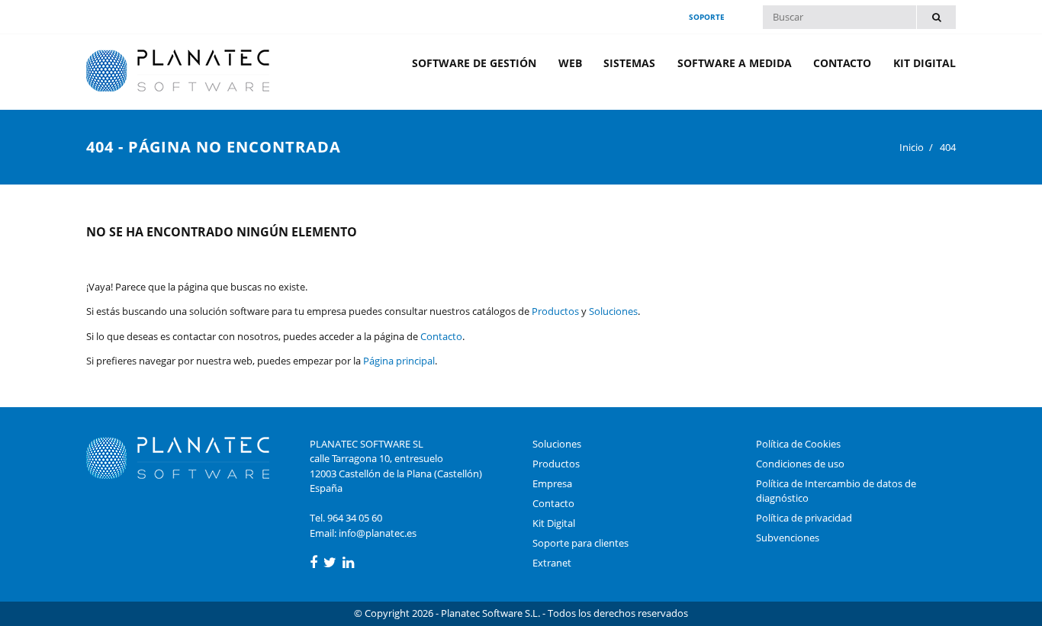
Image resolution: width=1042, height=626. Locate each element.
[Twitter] (329, 563)
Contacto (842, 63)
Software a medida (734, 63)
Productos (555, 311)
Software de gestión (474, 63)
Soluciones (613, 311)
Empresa (552, 483)
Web (570, 63)
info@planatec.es (377, 533)
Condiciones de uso (800, 463)
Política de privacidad (804, 518)
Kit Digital (924, 63)
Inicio (911, 147)
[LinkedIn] (348, 563)
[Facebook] (313, 563)
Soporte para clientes (580, 543)
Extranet (551, 563)
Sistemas (629, 63)
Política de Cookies (798, 444)
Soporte (707, 16)
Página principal (399, 361)
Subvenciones (787, 537)
